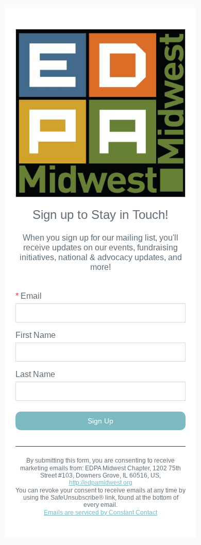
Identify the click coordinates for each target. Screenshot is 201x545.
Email (28, 296)
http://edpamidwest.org (100, 482)
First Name (35, 335)
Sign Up (100, 421)
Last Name (35, 374)
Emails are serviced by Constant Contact (100, 512)
